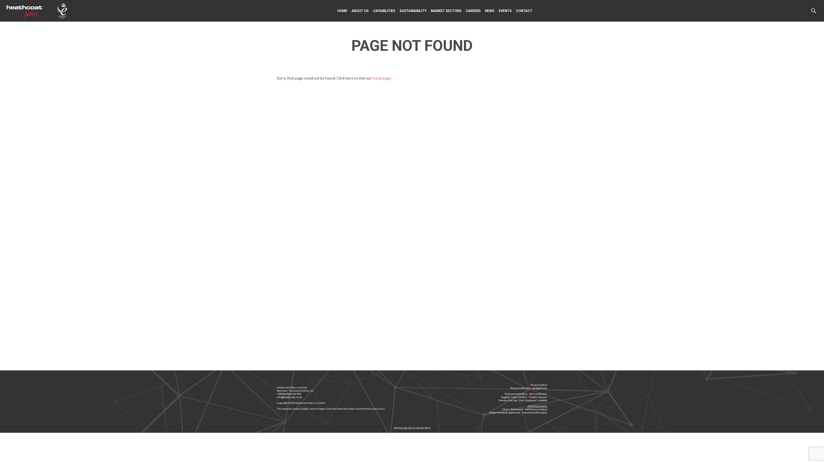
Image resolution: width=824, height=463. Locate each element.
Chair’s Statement (512, 409)
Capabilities (384, 11)
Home (342, 11)
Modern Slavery (538, 397)
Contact (524, 11)
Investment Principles (534, 412)
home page (381, 78)
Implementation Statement (504, 412)
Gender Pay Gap (508, 400)
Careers (473, 11)
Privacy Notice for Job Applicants (528, 388)
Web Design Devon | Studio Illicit (412, 428)
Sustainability (413, 11)
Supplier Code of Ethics (514, 397)
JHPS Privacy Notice (535, 409)
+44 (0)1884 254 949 (289, 393)
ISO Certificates (538, 393)
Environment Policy (516, 393)
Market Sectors (446, 11)
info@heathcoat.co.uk (289, 397)
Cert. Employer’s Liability (533, 400)
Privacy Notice (539, 384)
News (489, 11)
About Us (360, 11)
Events (505, 11)
